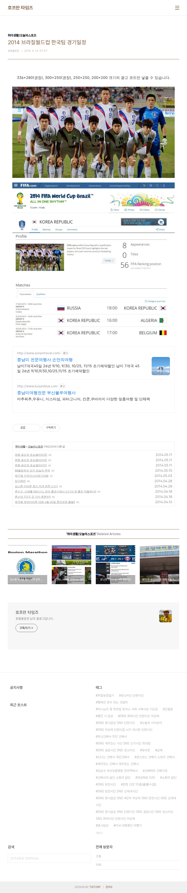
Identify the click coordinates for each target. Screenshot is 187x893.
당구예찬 (20, 481)
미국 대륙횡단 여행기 (128, 825)
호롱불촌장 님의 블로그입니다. (34, 618)
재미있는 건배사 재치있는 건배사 (118, 764)
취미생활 (20, 446)
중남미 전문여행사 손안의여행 (45, 359)
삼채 (159, 750)
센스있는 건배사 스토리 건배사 (155, 757)
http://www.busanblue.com (37, 386)
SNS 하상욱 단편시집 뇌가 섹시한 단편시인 (125, 730)
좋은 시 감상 (105, 716)
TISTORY (95, 887)
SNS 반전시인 (107, 784)
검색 (86, 858)
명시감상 (103, 825)
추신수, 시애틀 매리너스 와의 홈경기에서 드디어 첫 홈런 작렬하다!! (55, 491)
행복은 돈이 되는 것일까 (113, 702)
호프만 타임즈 (20, 7)
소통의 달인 (169, 777)
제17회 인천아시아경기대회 (32, 475)
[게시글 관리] (35, 427)
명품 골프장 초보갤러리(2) (31, 460)
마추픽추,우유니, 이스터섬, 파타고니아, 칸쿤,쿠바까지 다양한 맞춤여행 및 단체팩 (83, 399)
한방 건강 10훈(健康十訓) (139, 784)
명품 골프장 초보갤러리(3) (31, 454)
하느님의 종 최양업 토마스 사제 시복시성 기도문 (128, 709)
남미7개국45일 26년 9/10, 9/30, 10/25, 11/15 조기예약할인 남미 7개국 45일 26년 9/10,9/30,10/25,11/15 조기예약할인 (78, 368)
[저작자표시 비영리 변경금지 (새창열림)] (66, 428)
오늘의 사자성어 (152, 723)
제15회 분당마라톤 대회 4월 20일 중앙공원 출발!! (45, 502)
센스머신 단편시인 (132, 695)
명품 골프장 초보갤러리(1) (31, 465)
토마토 (146, 750)
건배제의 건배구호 (156, 771)
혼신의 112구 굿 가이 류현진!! (33, 496)
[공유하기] (29, 427)
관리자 (109, 887)
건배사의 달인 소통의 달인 (114, 777)
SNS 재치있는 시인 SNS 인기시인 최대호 (124, 743)
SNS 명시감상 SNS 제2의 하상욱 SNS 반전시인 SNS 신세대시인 (136, 801)
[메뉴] (177, 7)
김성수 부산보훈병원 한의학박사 (118, 771)
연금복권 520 (146, 777)
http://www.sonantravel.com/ (38, 353)
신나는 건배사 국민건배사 (114, 757)
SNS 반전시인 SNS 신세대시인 (118, 791)
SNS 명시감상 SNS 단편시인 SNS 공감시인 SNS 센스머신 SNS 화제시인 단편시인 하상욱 (134, 815)
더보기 (99, 833)
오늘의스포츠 (35, 446)
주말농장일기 (106, 695)
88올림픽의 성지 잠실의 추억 (32, 470)
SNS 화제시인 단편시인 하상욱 (139, 716)
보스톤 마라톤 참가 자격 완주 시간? (36, 486)
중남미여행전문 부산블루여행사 (46, 392)
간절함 (169, 709)
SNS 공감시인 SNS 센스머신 (116, 750)
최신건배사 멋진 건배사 (112, 736)
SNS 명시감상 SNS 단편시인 (116, 723)
